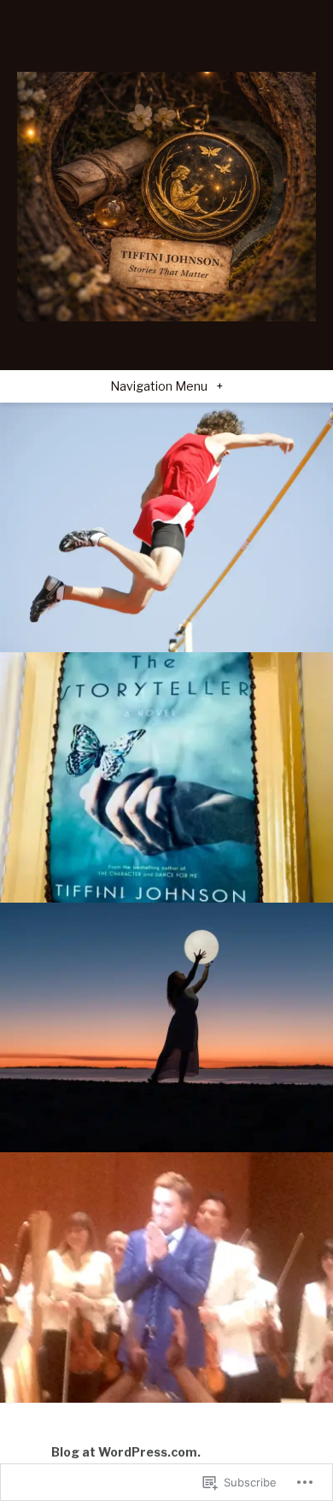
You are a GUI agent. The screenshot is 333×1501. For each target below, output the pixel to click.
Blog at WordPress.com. (126, 1452)
